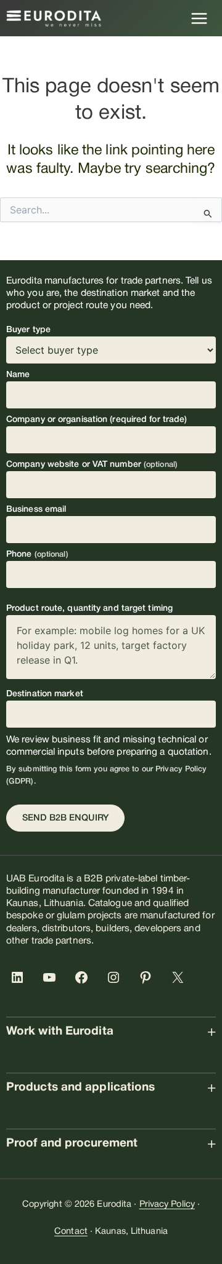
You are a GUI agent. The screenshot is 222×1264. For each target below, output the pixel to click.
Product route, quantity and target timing (89, 609)
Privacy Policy (167, 1205)
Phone (37, 554)
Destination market (44, 694)
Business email (36, 510)
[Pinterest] (148, 977)
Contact (71, 1232)
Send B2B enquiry (65, 818)
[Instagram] (116, 977)
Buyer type (28, 330)
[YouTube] (51, 977)
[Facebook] (83, 977)
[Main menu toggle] (199, 18)
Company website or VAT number (92, 465)
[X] (180, 977)
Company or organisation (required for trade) (96, 420)
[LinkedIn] (19, 977)
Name (18, 375)
